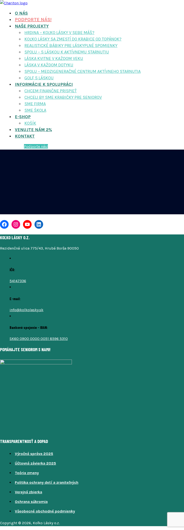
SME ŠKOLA (35, 110)
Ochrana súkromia (31, 501)
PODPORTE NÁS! (33, 19)
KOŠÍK (30, 123)
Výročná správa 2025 (34, 453)
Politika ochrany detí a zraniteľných (46, 482)
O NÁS (21, 13)
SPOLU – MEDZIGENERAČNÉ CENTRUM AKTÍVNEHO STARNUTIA (82, 71)
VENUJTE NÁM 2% (33, 129)
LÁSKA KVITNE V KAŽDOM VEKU (53, 58)
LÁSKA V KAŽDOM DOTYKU (48, 65)
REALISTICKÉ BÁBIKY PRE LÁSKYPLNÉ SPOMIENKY (70, 45)
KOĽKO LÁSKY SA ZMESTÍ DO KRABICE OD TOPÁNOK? (72, 39)
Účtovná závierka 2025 (35, 463)
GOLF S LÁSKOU (39, 78)
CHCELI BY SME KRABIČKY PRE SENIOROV (63, 97)
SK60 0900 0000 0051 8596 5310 (39, 338)
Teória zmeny (27, 473)
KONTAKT (25, 136)
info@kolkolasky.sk (26, 310)
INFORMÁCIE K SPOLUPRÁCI (44, 84)
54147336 (18, 281)
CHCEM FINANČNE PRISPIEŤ (50, 90)
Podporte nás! (36, 146)
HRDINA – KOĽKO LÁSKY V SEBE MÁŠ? (59, 32)
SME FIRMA (35, 103)
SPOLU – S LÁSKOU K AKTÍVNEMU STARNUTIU (66, 52)
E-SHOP (23, 116)
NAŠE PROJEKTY (32, 26)
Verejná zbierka (28, 492)
